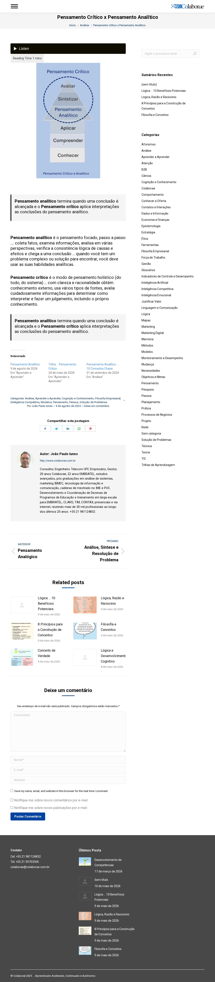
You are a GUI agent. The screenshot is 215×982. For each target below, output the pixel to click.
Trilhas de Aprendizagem (158, 465)
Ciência (146, 175)
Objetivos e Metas (153, 377)
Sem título (101, 879)
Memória (147, 339)
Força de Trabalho (153, 257)
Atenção (147, 163)
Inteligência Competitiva (24, 402)
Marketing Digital (153, 333)
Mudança (148, 364)
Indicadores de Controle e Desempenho (168, 276)
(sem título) (149, 84)
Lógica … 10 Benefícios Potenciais (46, 603)
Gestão (146, 263)
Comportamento (153, 194)
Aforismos (149, 144)
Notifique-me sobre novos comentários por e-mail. (51, 800)
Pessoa (73, 402)
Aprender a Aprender (47, 398)
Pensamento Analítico (25, 364)
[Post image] (22, 604)
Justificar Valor (151, 301)
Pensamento (60, 402)
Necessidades (151, 370)
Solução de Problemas (93, 402)
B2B (144, 169)
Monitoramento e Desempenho (162, 358)
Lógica (146, 314)
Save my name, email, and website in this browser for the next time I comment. (61, 791)
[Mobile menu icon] (14, 6)
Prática (146, 408)
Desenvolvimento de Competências (108, 862)
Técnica (147, 446)
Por (39, 406)
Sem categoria (151, 433)
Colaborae (148, 188)
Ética (145, 238)
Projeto (146, 421)
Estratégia (148, 232)
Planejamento (151, 402)
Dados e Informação (155, 213)
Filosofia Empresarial (108, 398)
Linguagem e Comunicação (160, 307)
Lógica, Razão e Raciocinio (112, 601)
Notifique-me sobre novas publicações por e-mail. (51, 808)
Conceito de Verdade (46, 653)
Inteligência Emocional (156, 295)
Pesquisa (148, 389)
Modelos (46, 402)
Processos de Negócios (157, 414)
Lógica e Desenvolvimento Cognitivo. (114, 655)
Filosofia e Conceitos (108, 627)
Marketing (148, 326)
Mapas (146, 320)
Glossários (148, 270)
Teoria (146, 452)
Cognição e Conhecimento (78, 398)
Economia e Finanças (155, 219)
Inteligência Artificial (155, 282)
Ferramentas (150, 245)
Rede (145, 427)
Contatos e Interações (156, 207)
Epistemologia (151, 226)
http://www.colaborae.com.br (58, 460)
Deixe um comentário (96, 406)
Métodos (147, 345)
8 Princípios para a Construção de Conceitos (50, 629)
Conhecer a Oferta (154, 201)
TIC (144, 458)
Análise (29, 398)
